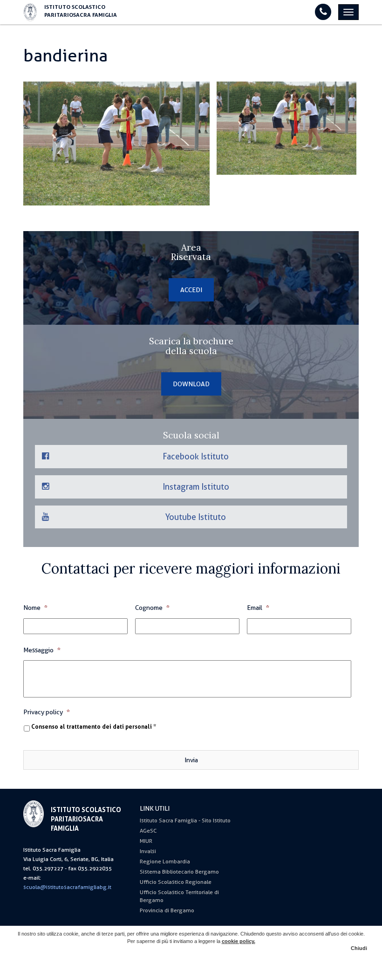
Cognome (152, 607)
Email (258, 607)
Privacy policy (46, 712)
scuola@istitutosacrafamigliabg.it (67, 887)
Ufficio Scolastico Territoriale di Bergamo (179, 896)
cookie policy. (238, 941)
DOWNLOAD (191, 384)
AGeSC (148, 830)
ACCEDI (191, 290)
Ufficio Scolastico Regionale (175, 882)
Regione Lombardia (165, 861)
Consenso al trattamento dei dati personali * (93, 727)
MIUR (146, 841)
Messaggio (42, 650)
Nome (35, 607)
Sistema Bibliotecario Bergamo (179, 871)
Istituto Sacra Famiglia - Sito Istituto (185, 820)
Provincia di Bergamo (167, 910)
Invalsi (148, 851)
